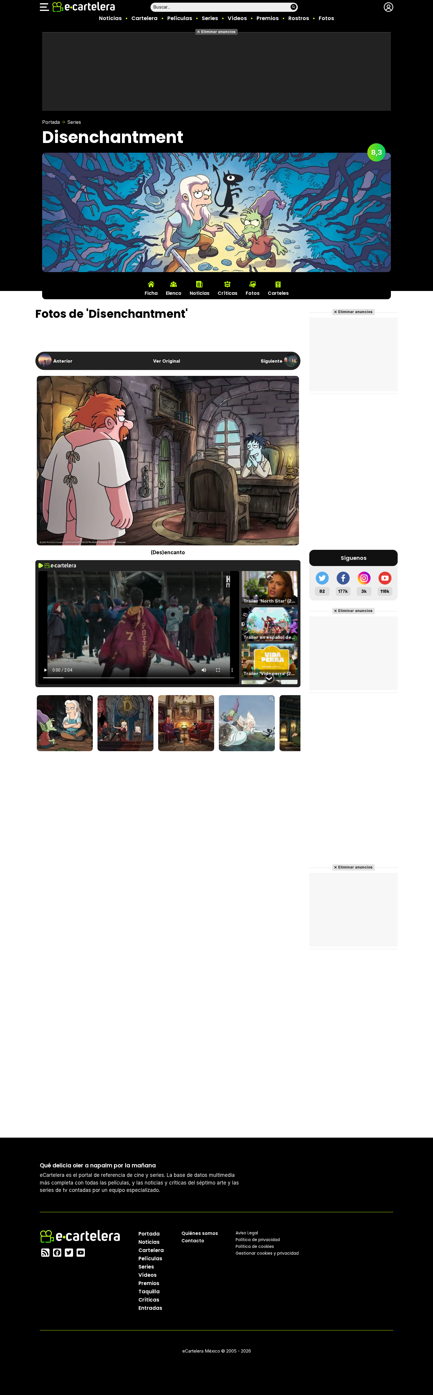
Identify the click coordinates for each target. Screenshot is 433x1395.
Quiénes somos (199, 1233)
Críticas (148, 1299)
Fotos (326, 18)
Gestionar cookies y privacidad (267, 1253)
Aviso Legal (247, 1233)
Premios (268, 18)
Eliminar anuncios (218, 31)
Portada (51, 122)
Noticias (110, 18)
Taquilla (149, 1291)
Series (210, 18)
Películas (179, 18)
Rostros (298, 18)
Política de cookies (255, 1246)
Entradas (150, 1308)
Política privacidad (258, 1240)
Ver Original (166, 361)
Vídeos (237, 18)
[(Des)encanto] (65, 723)
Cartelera (144, 18)
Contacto (192, 1241)
